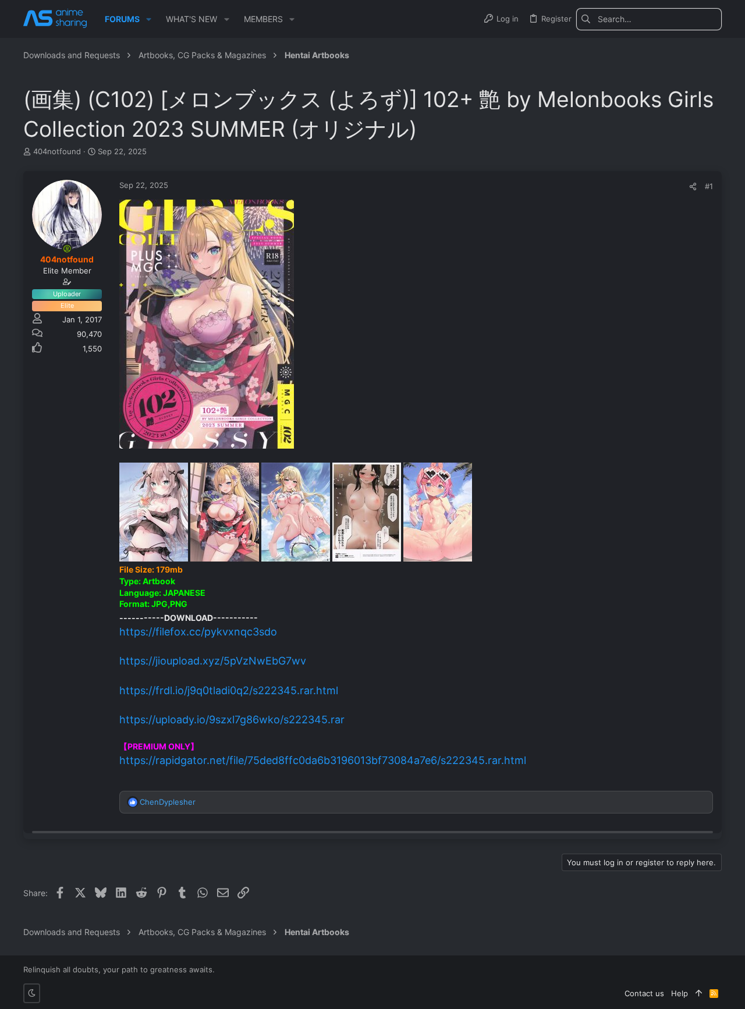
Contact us (644, 993)
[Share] (693, 186)
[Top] (698, 993)
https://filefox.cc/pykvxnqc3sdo (198, 632)
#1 (709, 186)
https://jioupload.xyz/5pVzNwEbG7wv (212, 661)
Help (679, 993)
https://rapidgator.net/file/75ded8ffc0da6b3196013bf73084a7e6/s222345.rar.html (322, 760)
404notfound (57, 151)
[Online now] (67, 248)
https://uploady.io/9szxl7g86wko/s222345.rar (232, 719)
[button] (149, 19)
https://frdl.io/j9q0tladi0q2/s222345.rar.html (228, 690)
